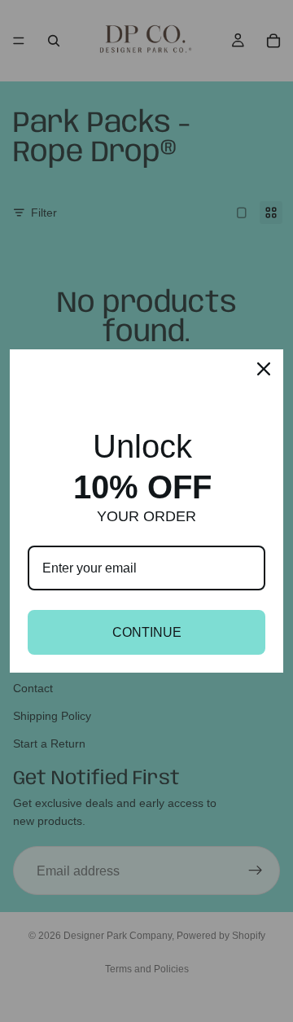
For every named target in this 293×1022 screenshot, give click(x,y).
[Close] (263, 368)
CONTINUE (146, 632)
